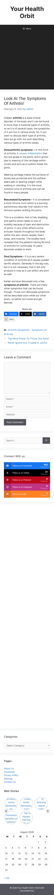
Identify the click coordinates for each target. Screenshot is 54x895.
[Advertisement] (27, 61)
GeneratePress (27, 890)
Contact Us (10, 782)
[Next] (48, 811)
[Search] (46, 440)
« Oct (6, 878)
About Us (9, 768)
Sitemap (8, 778)
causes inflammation (30, 153)
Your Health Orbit (27, 12)
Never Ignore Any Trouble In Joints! (27, 342)
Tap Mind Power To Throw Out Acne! (28, 338)
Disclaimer (9, 772)
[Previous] (6, 811)
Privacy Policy (11, 775)
